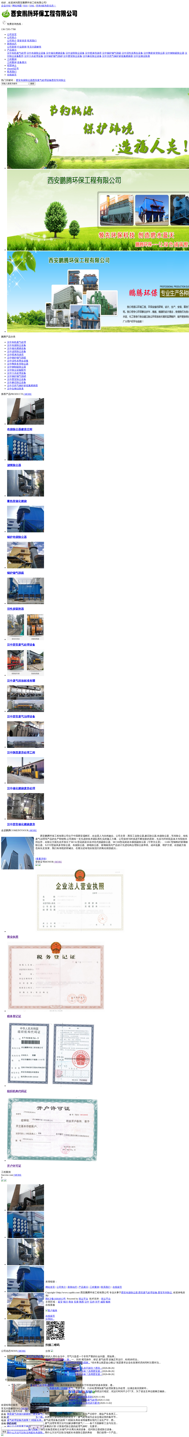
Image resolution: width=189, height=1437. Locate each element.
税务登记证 (14, 1016)
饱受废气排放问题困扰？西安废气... (25, 1414)
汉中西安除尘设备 (72, 56)
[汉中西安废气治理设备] (25, 711)
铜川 (65, 1302)
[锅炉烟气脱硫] (25, 567)
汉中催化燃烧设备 (55, 53)
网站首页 (50, 1287)
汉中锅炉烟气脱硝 (53, 56)
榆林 (108, 1302)
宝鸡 (92, 1302)
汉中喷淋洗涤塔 (93, 53)
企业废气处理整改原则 (42, 1385)
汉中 (86, 1302)
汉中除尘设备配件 (16, 370)
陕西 (81, 1302)
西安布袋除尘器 (24, 80)
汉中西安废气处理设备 (21, 644)
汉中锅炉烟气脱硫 (111, 53)
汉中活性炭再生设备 (132, 53)
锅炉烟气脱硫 (15, 572)
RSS (25, 5)
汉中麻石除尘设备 (92, 56)
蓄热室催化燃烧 (17, 501)
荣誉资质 (22, 40)
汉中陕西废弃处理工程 (21, 752)
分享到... (49, 1319)
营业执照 (12, 936)
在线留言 (12, 74)
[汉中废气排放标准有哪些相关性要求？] (25, 675)
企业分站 (6, 5)
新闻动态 (12, 43)
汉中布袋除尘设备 (36, 53)
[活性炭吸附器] (25, 603)
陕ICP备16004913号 (55, 1298)
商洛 (71, 1302)
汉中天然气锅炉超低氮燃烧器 (117, 56)
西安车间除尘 (58, 80)
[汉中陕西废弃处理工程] (25, 747)
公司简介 (12, 37)
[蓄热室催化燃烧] (25, 495)
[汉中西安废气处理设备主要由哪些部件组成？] (25, 639)
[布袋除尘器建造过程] (25, 424)
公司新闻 (12, 47)
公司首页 (12, 34)
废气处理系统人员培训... (81, 1391)
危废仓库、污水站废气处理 (83, 1400)
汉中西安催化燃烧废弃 (21, 824)
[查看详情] (40, 858)
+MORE (27, 394)
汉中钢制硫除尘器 (174, 53)
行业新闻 (22, 47)
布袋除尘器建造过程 (19, 429)
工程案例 (12, 59)
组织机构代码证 (17, 1091)
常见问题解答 (34, 47)
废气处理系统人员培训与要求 (84, 1403)
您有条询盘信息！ (46, 5)
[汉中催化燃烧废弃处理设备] (25, 783)
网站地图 (17, 5)
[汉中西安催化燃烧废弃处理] (25, 819)
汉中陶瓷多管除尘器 (154, 53)
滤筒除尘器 (14, 465)
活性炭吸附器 (15, 608)
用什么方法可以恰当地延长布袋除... (25, 1432)
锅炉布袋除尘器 (17, 537)
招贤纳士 (12, 65)
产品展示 (12, 50)
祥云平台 (83, 1298)
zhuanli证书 (13, 68)
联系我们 (32, 40)
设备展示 (22, 62)
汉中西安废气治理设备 (21, 716)
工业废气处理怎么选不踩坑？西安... (83, 1368)
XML (31, 5)
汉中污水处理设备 (33, 56)
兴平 (97, 1302)
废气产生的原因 (34, 1356)
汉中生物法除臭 (141, 56)
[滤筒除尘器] (25, 459)
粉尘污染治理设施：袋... (58, 1359)
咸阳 (102, 1302)
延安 (60, 1302)
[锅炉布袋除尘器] (25, 531)
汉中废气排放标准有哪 (21, 680)
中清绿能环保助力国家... (77, 1362)
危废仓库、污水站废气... (62, 1388)
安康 (76, 1302)
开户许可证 (14, 1165)
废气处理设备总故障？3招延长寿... (25, 1420)
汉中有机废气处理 (16, 53)
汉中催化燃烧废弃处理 (21, 788)
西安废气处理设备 (41, 80)
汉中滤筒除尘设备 (75, 53)
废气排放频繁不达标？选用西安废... (83, 1371)
